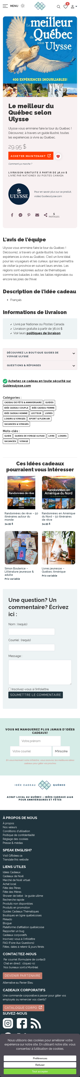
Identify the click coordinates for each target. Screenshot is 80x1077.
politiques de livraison (43, 333)
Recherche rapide (13, 899)
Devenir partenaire (22, 975)
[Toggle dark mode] (22, 6)
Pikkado (7, 919)
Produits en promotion (16, 907)
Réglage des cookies (15, 839)
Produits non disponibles (18, 903)
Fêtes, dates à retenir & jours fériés (23, 946)
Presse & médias (13, 842)
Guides (49, 402)
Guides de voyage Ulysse (30, 436)
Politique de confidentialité (19, 835)
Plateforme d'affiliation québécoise (23, 927)
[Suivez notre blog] (36, 1022)
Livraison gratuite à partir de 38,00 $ (37, 172)
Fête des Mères (12, 891)
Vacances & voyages (16, 424)
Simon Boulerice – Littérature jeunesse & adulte (19, 571)
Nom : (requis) (17, 624)
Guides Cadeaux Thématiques (21, 911)
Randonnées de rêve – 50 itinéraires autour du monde (21, 516)
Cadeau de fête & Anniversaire (23, 402)
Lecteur (36, 413)
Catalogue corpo (21, 1008)
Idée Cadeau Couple (16, 408)
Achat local (9, 884)
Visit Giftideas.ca (12, 855)
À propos (8, 823)
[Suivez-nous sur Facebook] (22, 1022)
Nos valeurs (10, 827)
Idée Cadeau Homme (16, 413)
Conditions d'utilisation (16, 831)
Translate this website (15, 859)
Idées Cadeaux (11, 872)
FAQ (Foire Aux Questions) (18, 942)
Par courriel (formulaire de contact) (24, 959)
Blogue (7, 923)
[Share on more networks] (45, 215)
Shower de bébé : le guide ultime (23, 895)
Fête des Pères (12, 887)
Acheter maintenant (29, 155)
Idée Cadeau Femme (43, 408)
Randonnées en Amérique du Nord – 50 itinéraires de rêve (58, 516)
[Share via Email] (37, 215)
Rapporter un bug (13, 931)
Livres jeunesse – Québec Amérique (54, 570)
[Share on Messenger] (20, 215)
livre (51, 436)
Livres (49, 413)
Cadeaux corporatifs (15, 935)
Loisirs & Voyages (14, 418)
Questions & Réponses (24, 365)
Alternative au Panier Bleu (18, 982)
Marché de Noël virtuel (16, 880)
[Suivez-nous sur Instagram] (8, 1022)
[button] (74, 6)
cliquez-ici (28, 963)
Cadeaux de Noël (13, 876)
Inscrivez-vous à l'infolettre (19, 938)
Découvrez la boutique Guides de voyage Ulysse (33, 354)
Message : (15, 656)
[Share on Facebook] (12, 215)
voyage (24, 441)
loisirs (62, 436)
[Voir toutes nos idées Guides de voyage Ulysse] (19, 194)
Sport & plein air (39, 418)
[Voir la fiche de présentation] (21, 492)
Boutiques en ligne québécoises (22, 915)
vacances (10, 441)
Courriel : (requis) (19, 640)
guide (7, 436)
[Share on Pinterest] (29, 215)
